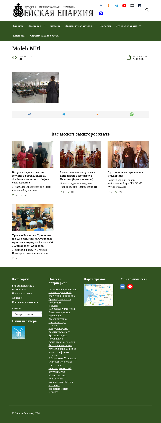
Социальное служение (25, 302)
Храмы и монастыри (78, 25)
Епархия (55, 25)
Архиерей (34, 25)
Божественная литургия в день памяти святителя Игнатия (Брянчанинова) (77, 175)
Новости (105, 25)
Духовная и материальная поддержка (125, 173)
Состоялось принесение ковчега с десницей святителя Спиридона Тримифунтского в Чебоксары (63, 296)
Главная (18, 25)
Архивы (16, 308)
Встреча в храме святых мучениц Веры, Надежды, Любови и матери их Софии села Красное (30, 177)
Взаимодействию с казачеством (23, 287)
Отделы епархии (127, 25)
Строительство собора (44, 35)
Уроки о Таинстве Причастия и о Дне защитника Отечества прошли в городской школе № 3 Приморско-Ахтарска (32, 240)
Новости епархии (22, 293)
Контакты (19, 35)
